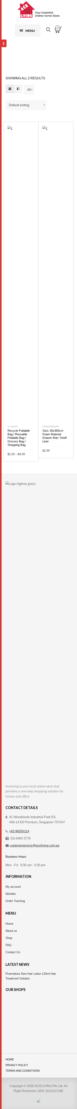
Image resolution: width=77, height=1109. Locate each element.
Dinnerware (50, 426)
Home (9, 923)
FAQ (8, 945)
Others (13, 426)
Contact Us (13, 952)
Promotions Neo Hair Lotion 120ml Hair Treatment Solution (31, 976)
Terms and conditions (23, 1070)
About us (11, 930)
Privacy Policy (17, 1065)
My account (13, 886)
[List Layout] (18, 89)
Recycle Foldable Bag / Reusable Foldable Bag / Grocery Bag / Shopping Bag (19, 438)
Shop (9, 938)
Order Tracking (15, 901)
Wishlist (11, 893)
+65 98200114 (19, 831)
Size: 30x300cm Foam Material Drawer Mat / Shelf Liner (54, 436)
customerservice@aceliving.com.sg (34, 845)
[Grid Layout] (10, 89)
